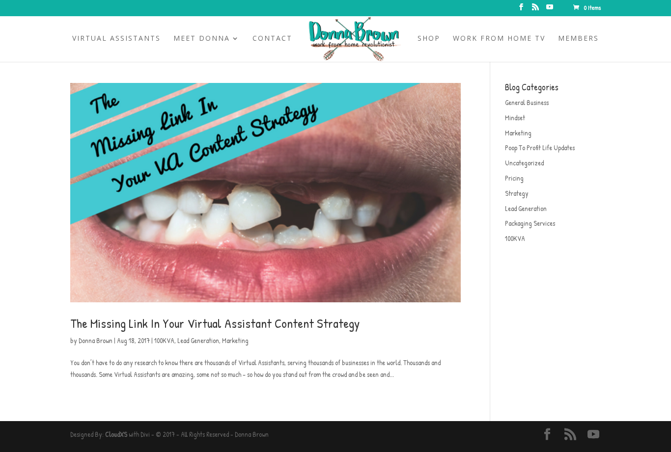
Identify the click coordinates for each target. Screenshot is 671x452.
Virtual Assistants (116, 39)
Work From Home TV (499, 39)
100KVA (164, 340)
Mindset (515, 117)
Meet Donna (201, 39)
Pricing (514, 178)
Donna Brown (95, 340)
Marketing (235, 340)
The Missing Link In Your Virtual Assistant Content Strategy (215, 323)
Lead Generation (198, 340)
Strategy (517, 193)
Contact (272, 39)
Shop (429, 39)
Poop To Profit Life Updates (540, 147)
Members (578, 39)
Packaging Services (530, 223)
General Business (527, 102)
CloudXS (116, 434)
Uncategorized (524, 162)
